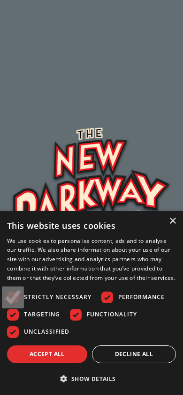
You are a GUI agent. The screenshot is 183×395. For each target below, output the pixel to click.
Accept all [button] (47, 354)
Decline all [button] (134, 354)
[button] (91, 378)
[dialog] (91, 303)
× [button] (172, 221)
